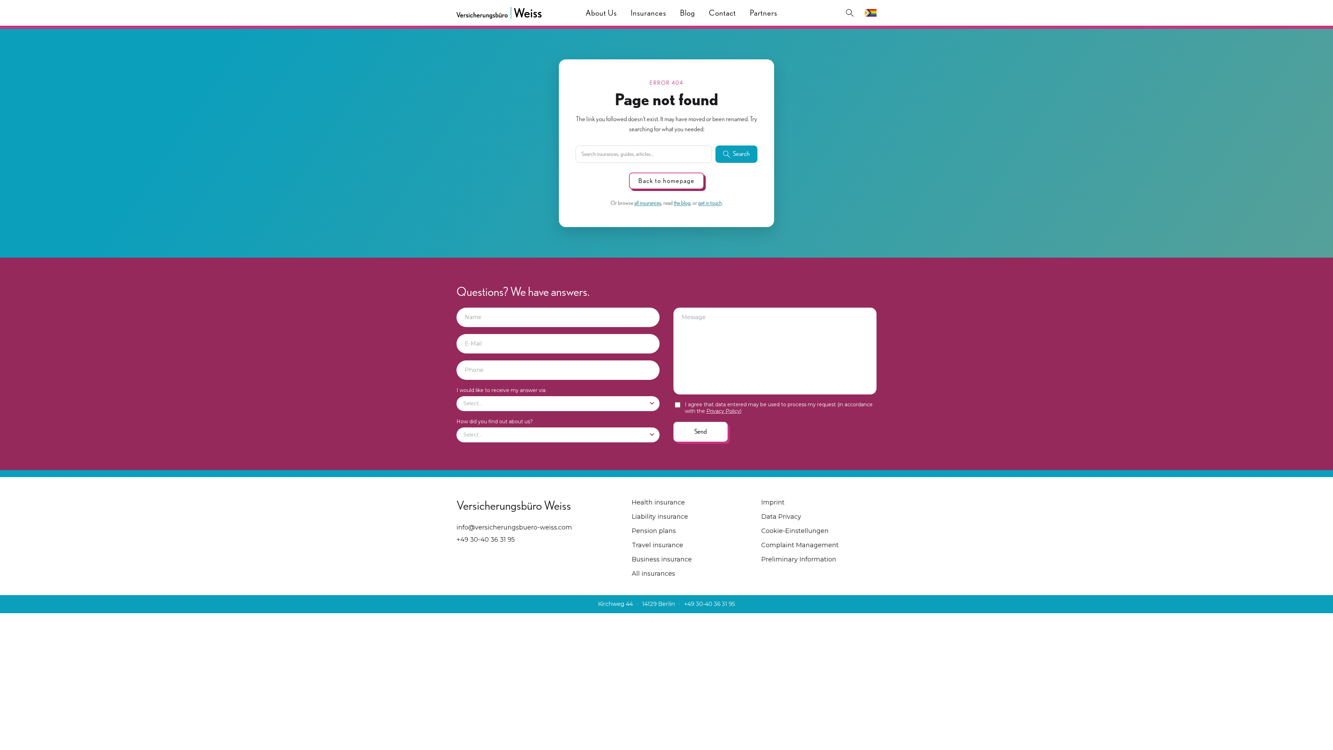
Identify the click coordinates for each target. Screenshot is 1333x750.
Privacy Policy (723, 411)
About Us (601, 13)
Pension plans (654, 531)
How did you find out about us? (494, 421)
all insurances (647, 203)
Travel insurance (657, 545)
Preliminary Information (798, 559)
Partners (763, 13)
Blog (687, 13)
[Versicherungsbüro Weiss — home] (499, 13)
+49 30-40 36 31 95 (485, 539)
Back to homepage (666, 181)
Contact (722, 13)
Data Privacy (781, 516)
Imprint (773, 502)
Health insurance (658, 502)
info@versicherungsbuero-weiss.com (514, 527)
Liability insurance (660, 516)
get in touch (710, 203)
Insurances (648, 13)
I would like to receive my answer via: (501, 390)
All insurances (653, 573)
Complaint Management (800, 545)
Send (700, 431)
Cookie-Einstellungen (795, 531)
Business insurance (662, 559)
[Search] (850, 13)
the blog (682, 203)
